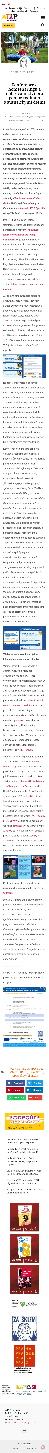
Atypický (7, 830)
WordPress (18, 1448)
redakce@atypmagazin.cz (23, 1422)
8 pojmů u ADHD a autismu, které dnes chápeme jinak (24, 1191)
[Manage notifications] (43, 1447)
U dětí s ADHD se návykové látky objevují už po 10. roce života (24, 1182)
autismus (23, 1068)
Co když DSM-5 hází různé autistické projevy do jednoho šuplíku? (22, 1161)
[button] (42, 17)
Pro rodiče (20, 117)
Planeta (18, 825)
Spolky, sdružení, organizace (35, 117)
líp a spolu (35, 1072)
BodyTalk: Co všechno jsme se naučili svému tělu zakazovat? (22, 1150)
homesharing (17, 1072)
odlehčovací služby (26, 1075)
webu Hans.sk (25, 749)
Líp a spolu (18, 720)
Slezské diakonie (29, 796)
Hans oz (36, 1068)
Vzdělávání (11, 120)
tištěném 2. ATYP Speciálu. (31, 208)
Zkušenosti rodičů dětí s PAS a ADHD (30, 120)
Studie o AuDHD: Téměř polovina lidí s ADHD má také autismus (24, 1172)
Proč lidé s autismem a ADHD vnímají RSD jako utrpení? (22, 1141)
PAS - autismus (9, 117)
